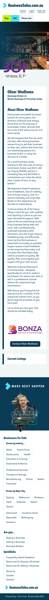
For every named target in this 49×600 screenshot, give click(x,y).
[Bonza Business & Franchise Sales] (25, 330)
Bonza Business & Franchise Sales (24, 99)
